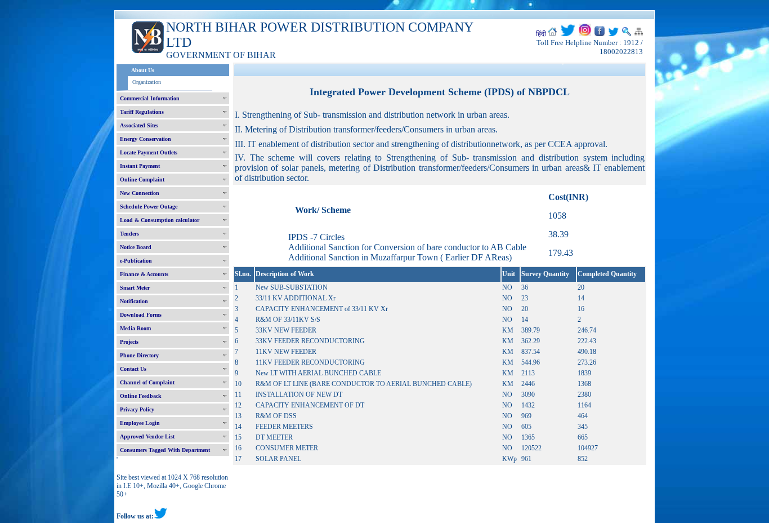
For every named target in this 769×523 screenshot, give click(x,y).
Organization (146, 82)
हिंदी (541, 34)
